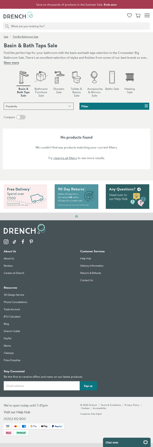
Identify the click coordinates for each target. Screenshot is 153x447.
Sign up (88, 386)
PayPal (7, 338)
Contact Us (86, 280)
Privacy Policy (131, 405)
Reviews (8, 266)
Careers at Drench (14, 273)
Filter (84, 106)
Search (6, 26)
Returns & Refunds (90, 273)
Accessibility (99, 408)
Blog (6, 324)
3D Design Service (14, 295)
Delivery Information (92, 266)
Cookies (85, 408)
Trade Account (12, 309)
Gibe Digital (96, 413)
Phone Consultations (15, 302)
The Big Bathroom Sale (25, 37)
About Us (9, 258)
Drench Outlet (12, 331)
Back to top (76, 216)
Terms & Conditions (111, 405)
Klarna (7, 346)
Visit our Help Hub (17, 412)
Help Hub (85, 258)
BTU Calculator (12, 316)
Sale (6, 37)
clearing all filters (65, 158)
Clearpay (9, 353)
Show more (11, 62)
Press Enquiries (12, 360)
